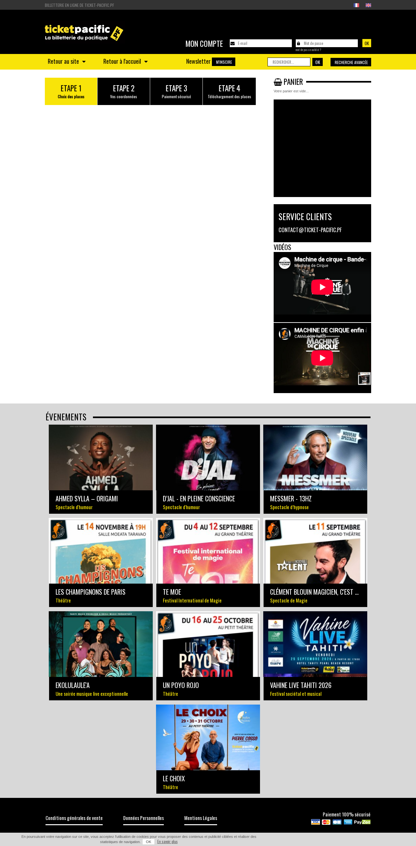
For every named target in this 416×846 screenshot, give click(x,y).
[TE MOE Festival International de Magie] (208, 551)
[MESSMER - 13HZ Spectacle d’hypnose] (315, 457)
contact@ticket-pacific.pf (310, 230)
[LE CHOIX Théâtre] (208, 737)
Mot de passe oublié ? (308, 49)
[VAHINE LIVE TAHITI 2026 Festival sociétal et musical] (315, 644)
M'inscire (224, 62)
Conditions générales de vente (74, 817)
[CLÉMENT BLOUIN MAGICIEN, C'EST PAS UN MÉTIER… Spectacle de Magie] (315, 551)
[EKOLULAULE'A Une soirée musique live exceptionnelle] (101, 644)
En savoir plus (167, 841)
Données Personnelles (143, 817)
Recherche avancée (351, 62)
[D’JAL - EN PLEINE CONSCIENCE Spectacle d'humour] (208, 457)
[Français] (356, 5)
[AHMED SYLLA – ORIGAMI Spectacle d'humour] (101, 457)
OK (148, 842)
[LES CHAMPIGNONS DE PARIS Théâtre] (101, 551)
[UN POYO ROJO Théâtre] (208, 644)
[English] (368, 5)
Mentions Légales (200, 817)
